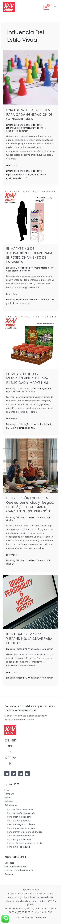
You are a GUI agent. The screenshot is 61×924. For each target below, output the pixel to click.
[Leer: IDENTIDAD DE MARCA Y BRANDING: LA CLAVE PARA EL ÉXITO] (30, 601)
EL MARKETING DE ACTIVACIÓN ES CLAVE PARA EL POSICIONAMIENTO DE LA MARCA (29, 255)
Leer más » (11, 165)
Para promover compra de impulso (24, 832)
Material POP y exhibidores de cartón (26, 129)
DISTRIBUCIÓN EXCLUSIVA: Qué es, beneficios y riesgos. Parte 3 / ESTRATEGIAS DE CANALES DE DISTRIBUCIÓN (30, 505)
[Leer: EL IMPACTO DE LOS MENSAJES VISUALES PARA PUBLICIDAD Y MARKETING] (30, 341)
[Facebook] (6, 773)
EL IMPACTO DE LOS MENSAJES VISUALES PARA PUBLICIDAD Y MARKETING (27, 378)
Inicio (6, 790)
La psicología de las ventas (29, 388)
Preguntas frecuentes (15, 866)
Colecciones (10, 805)
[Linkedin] (27, 773)
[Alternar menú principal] (55, 7)
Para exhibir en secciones (20, 809)
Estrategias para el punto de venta (24, 125)
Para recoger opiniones (19, 839)
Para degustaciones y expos (21, 828)
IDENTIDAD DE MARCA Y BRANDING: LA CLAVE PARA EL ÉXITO (29, 638)
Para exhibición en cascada (21, 813)
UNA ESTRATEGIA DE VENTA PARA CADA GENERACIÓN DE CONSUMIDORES (29, 114)
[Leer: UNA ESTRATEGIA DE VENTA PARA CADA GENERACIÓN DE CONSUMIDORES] (30, 77)
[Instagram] (20, 773)
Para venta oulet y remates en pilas (25, 843)
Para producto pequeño (19, 817)
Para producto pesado (18, 820)
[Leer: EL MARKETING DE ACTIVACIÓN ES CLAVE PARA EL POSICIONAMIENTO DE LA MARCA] (30, 216)
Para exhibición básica (18, 847)
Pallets (7, 797)
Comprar (8, 874)
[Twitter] (13, 773)
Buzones (8, 801)
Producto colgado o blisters (21, 824)
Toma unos (10, 793)
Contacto (9, 862)
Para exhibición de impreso (20, 835)
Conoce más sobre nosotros (18, 870)
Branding (10, 267)
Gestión (10, 520)
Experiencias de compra (18, 128)
